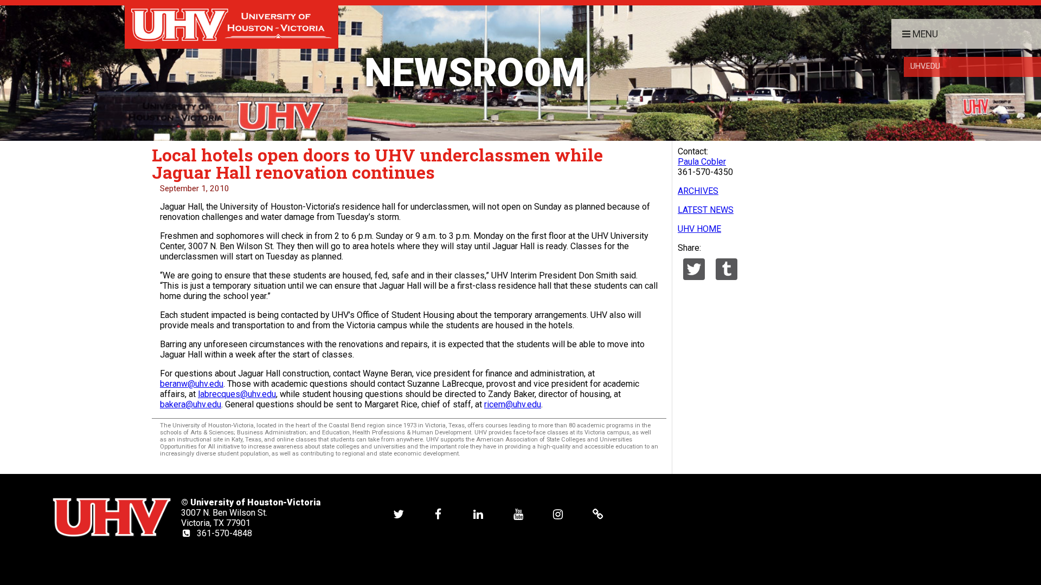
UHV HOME (699, 229)
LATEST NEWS (706, 210)
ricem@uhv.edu (512, 404)
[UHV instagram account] (558, 514)
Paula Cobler (702, 162)
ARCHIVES (698, 191)
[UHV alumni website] (598, 514)
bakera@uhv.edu (190, 404)
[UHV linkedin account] (478, 514)
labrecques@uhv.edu (237, 394)
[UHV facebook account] (438, 514)
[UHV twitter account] (398, 514)
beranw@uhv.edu (191, 384)
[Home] (231, 24)
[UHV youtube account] (518, 514)
